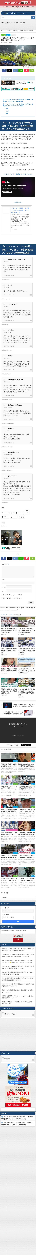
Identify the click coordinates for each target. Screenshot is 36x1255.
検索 (18, 921)
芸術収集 (11, 330)
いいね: (7, 111)
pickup (13, 35)
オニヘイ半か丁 (13, 304)
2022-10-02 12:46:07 (9, 498)
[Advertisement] (18, 1035)
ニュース (2, 6)
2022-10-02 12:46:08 (9, 466)
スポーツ (3, 35)
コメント (5, 564)
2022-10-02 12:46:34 (9, 419)
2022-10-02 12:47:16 (9, 275)
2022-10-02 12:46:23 (9, 442)
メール (4, 587)
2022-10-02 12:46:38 (9, 395)
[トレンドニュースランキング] (18, 936)
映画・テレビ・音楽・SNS (11, 6)
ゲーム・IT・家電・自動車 (23, 6)
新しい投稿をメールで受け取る (12, 598)
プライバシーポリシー (10, 1014)
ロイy (10, 285)
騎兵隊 (10, 356)
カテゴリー (5, 914)
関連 (7, 113)
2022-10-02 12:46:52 (9, 346)
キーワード (5, 908)
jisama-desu (12, 476)
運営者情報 (7, 1059)
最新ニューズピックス (15, 405)
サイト (4, 591)
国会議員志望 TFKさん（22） (17, 259)
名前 (3, 580)
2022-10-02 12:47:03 (9, 295)
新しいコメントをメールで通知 (12, 595)
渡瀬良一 (11, 429)
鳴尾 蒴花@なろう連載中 (15, 379)
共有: (7, 108)
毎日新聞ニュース (13, 452)
